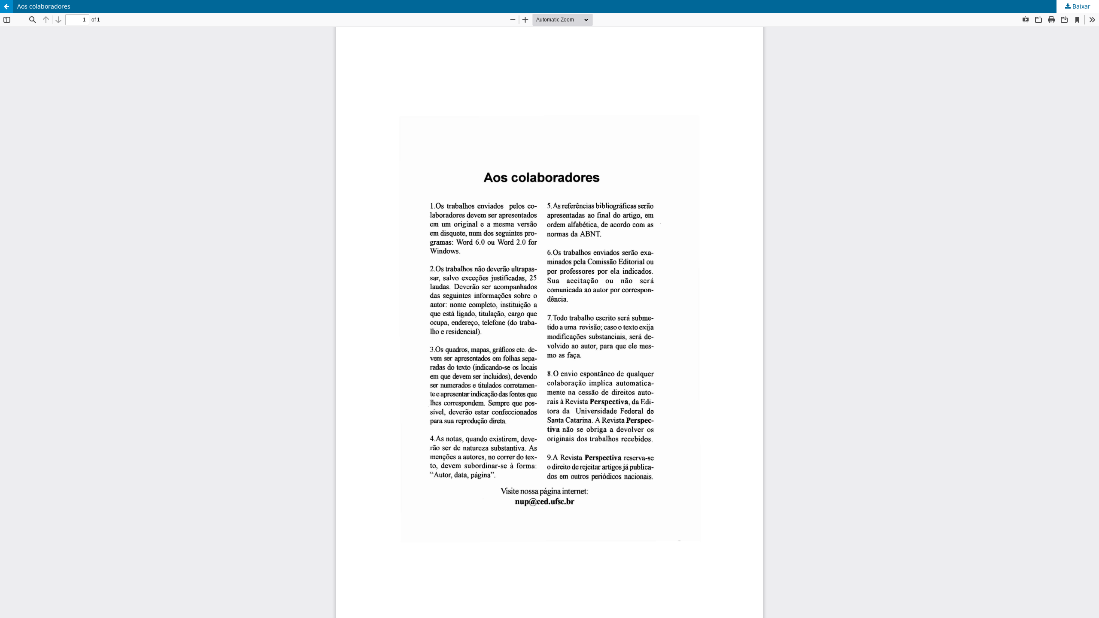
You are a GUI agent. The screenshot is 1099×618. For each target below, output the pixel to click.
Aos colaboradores (43, 6)
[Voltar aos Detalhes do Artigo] (6, 6)
